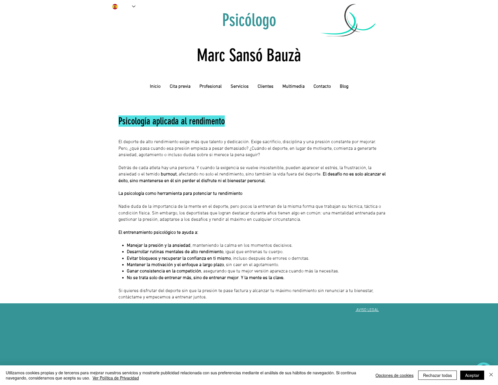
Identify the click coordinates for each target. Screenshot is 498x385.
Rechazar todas (437, 375)
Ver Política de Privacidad (116, 378)
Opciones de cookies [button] (395, 375)
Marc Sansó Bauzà (249, 55)
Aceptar (472, 375)
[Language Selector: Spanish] (124, 6)
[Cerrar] (491, 375)
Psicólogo (249, 20)
